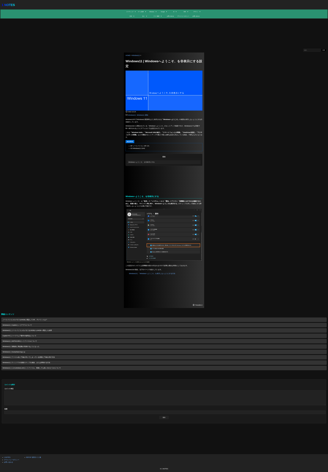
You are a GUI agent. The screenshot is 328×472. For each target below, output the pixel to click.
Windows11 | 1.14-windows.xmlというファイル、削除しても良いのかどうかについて (32, 368)
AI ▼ (175, 11)
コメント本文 (9, 389)
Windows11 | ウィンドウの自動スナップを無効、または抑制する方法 (26, 362)
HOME (128, 55)
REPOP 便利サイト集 (33, 457)
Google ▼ (164, 11)
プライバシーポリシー (183, 16)
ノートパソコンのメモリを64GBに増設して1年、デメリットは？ (25, 320)
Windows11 (136, 55)
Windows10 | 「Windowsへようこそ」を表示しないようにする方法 (152, 273)
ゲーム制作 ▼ (142, 11)
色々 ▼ (144, 16)
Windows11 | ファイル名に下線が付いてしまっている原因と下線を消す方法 (29, 357)
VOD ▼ (131, 16)
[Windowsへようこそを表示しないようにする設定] (164, 260)
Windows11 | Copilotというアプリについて (17, 325)
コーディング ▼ (131, 11)
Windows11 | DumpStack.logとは (14, 352)
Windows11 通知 (142, 115)
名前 (5, 409)
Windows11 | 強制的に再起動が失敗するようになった (21, 346)
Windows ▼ (153, 11)
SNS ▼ (186, 11)
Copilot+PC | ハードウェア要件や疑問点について (19, 336)
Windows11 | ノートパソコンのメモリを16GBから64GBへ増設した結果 (27, 330)
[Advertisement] (164, 33)
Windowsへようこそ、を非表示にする (141, 162)
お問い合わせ (170, 16)
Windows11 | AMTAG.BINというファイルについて (20, 341)
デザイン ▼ (197, 11)
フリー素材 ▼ (157, 16)
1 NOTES (8, 5)
